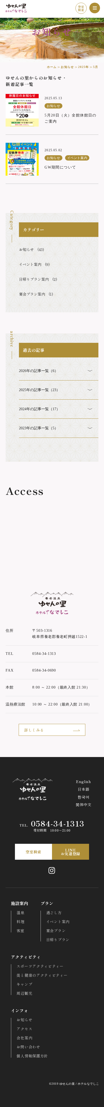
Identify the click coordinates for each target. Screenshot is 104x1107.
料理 (20, 921)
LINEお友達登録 (71, 851)
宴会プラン (56, 930)
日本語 (83, 789)
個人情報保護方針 (32, 1055)
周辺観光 (24, 993)
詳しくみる (34, 730)
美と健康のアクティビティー (42, 975)
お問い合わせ (28, 1046)
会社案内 (24, 1037)
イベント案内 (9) (34, 264)
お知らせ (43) (31, 249)
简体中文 (83, 804)
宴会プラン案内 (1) (36, 294)
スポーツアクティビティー (40, 966)
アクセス (24, 1028)
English (83, 781)
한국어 (83, 797)
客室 (20, 930)
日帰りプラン (58, 939)
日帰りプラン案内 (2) (38, 279)
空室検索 (81, 8)
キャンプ (24, 984)
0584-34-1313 (51, 824)
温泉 (20, 912)
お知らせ (24, 1019)
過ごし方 (54, 912)
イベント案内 (58, 921)
